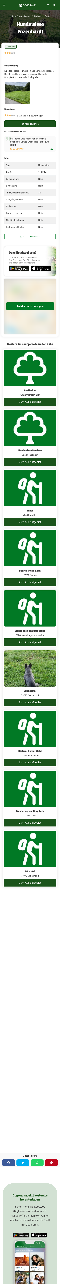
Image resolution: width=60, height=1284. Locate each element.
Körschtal (30, 871)
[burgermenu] (4, 5)
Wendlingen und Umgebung (30, 630)
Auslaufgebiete (24, 16)
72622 (46, 16)
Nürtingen (37, 16)
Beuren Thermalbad (30, 570)
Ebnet (30, 510)
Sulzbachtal (30, 690)
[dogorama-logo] (27, 5)
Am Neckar (30, 390)
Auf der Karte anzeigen (30, 306)
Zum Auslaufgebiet (30, 401)
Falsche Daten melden (31, 237)
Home (14, 16)
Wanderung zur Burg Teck (30, 811)
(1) (18, 53)
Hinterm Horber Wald (30, 751)
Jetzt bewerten (31, 124)
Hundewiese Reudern (30, 450)
